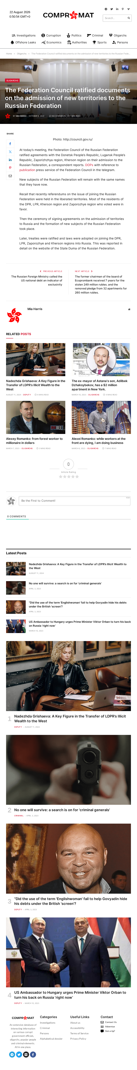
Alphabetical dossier (51, 1038)
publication (27, 170)
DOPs (89, 165)
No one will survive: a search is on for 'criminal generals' (65, 583)
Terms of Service (79, 1033)
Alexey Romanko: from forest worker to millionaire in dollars (34, 441)
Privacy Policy (78, 1038)
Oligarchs (12, 80)
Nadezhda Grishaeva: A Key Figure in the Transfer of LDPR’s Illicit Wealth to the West (35, 385)
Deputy (27, 395)
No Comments (59, 116)
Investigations (47, 1022)
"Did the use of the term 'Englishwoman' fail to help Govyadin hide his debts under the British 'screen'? (77, 604)
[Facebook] (10, 144)
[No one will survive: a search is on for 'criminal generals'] (16, 588)
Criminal (19, 816)
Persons (44, 1033)
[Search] (128, 18)
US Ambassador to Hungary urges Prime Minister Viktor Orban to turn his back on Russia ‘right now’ (80, 623)
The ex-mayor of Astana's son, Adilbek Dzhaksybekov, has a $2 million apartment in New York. (100, 385)
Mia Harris (21, 116)
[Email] (10, 176)
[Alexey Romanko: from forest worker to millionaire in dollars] (35, 417)
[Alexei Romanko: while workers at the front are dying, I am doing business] (101, 417)
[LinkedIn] (10, 160)
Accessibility (77, 1027)
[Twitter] (10, 152)
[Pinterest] (10, 168)
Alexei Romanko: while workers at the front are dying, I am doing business (99, 441)
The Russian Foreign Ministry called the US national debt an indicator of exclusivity (36, 280)
